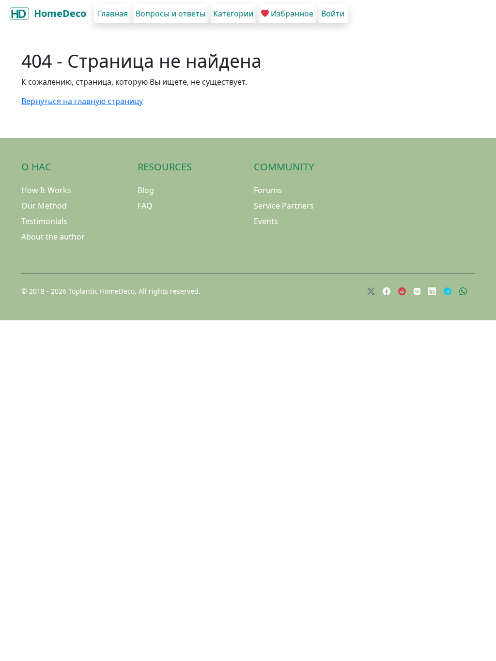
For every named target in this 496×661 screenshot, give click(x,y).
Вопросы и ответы (170, 13)
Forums (268, 190)
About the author (53, 236)
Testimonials (44, 221)
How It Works (46, 190)
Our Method (44, 205)
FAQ (145, 205)
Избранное (292, 13)
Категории (233, 13)
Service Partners (284, 205)
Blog (146, 190)
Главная (113, 13)
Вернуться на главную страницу (82, 101)
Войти (332, 13)
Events (266, 221)
